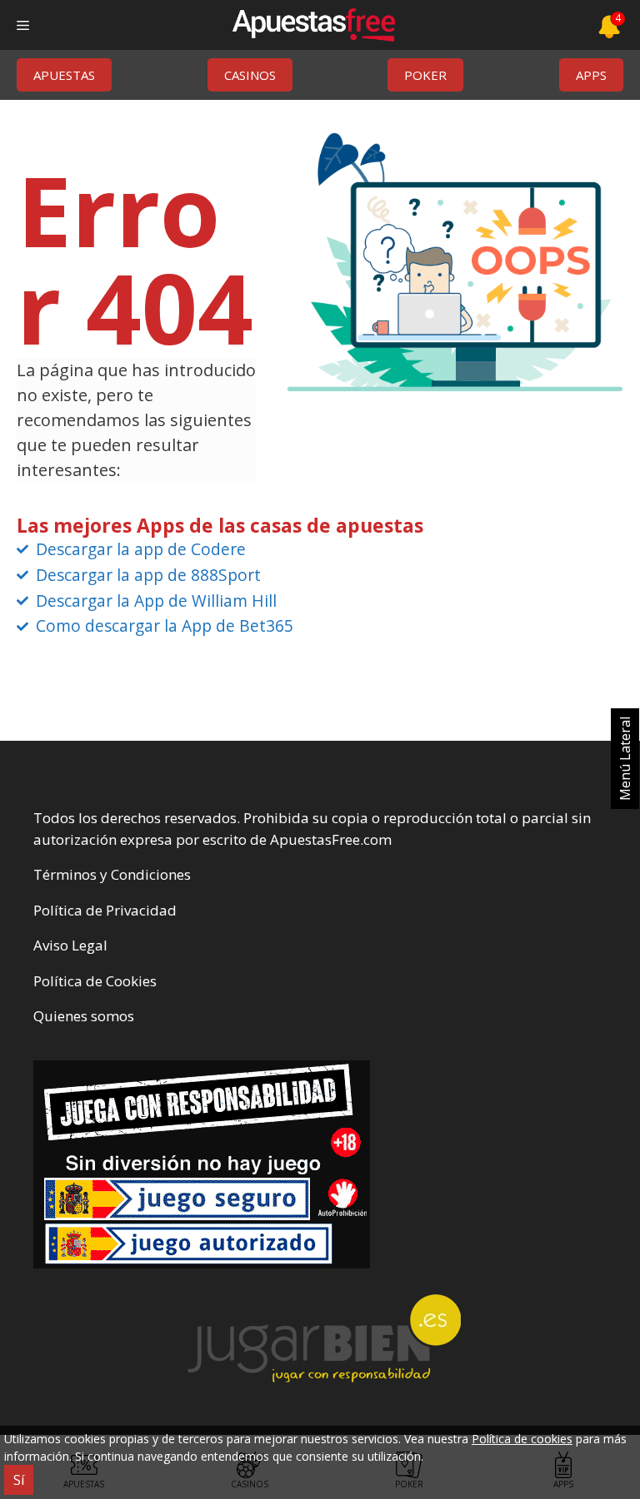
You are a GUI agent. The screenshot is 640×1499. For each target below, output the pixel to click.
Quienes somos (83, 1015)
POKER (425, 75)
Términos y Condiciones (112, 874)
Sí (18, 1480)
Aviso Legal (70, 945)
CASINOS (250, 75)
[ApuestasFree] (313, 25)
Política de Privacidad (105, 910)
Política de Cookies (95, 980)
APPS (591, 75)
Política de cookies (522, 1439)
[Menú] (23, 25)
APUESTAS (64, 75)
